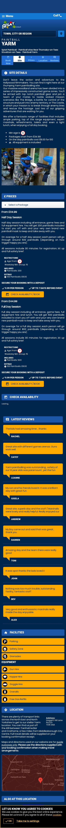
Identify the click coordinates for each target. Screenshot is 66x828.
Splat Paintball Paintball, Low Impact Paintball (33, 24)
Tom (13, 560)
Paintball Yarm (30, 52)
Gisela (15, 498)
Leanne (15, 478)
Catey (14, 457)
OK (8, 821)
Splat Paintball (9, 49)
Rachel (15, 436)
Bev (13, 599)
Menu (7, 16)
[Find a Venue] (29, 33)
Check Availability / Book (23, 294)
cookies (57, 814)
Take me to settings (27, 821)
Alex (14, 620)
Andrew (16, 519)
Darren (15, 540)
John (14, 578)
